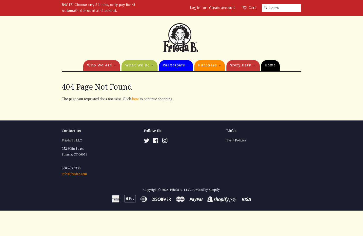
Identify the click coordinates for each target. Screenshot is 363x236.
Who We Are (100, 65)
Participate (175, 65)
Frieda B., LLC (180, 189)
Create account (222, 8)
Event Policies (236, 140)
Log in (195, 8)
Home (270, 65)
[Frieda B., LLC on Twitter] (146, 141)
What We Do (138, 65)
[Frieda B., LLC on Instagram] (164, 141)
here (135, 98)
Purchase (208, 65)
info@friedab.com (74, 174)
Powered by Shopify (206, 189)
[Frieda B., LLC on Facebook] (156, 141)
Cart (252, 8)
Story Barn (241, 65)
